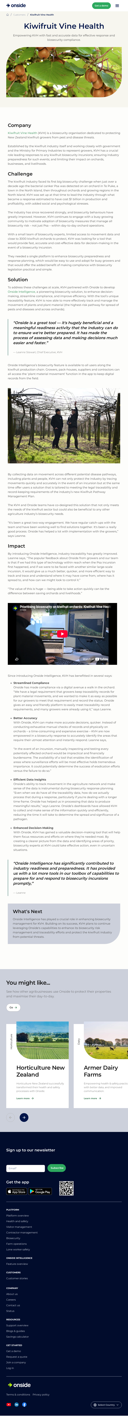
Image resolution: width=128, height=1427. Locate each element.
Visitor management (19, 1226)
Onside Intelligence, (22, 291)
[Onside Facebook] (24, 1406)
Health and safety (17, 1221)
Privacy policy (41, 1394)
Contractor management (22, 1232)
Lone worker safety (18, 1249)
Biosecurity (13, 1238)
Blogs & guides (15, 1331)
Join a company (16, 1362)
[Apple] (16, 1191)
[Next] (24, 1117)
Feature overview (17, 1263)
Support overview (17, 1325)
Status (10, 1311)
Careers (11, 1299)
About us (12, 1294)
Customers (19, 14)
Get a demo (101, 5)
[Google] (40, 1191)
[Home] (16, 5)
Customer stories (17, 1278)
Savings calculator (17, 1336)
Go (11, 1007)
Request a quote (16, 1356)
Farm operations (16, 1243)
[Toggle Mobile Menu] (117, 5)
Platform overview (17, 1215)
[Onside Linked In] (16, 1406)
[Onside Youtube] (8, 1406)
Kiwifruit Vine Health (22, 133)
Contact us (13, 1305)
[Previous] (10, 1117)
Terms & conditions (18, 1394)
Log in (10, 1368)
